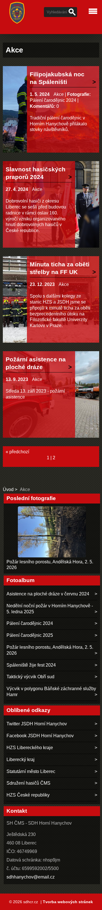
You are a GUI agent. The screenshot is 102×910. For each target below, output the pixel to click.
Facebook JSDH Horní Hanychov (40, 735)
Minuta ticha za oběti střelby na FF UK (60, 268)
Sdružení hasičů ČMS (28, 783)
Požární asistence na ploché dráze (36, 363)
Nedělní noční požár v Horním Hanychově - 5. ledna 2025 (50, 608)
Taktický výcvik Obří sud (30, 676)
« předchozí (17, 451)
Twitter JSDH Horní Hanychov (37, 723)
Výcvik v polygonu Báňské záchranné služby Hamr (51, 691)
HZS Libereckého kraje (30, 747)
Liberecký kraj (21, 759)
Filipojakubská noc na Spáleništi (57, 78)
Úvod (8, 489)
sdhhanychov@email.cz (31, 877)
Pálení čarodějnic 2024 (53, 100)
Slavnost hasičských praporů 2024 (35, 173)
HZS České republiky (28, 795)
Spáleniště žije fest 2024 (31, 665)
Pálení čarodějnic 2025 (30, 635)
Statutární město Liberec (31, 771)
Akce (59, 94)
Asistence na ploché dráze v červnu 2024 (48, 593)
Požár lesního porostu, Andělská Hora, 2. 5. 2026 (50, 650)
